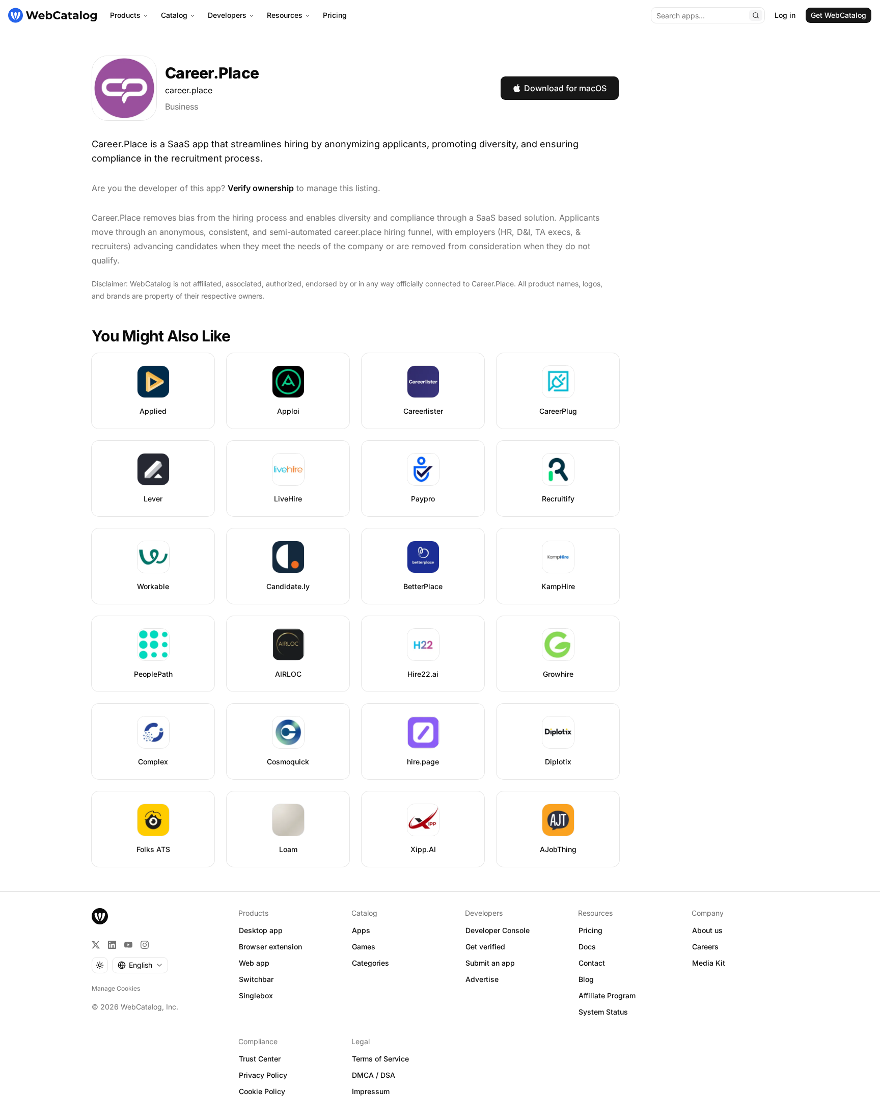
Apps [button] (361, 930)
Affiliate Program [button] (607, 995)
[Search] (756, 15)
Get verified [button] (485, 946)
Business (181, 106)
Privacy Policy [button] (263, 1075)
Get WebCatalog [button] (838, 15)
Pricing (335, 15)
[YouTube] (128, 945)
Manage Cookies (116, 988)
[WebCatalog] (100, 916)
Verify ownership (261, 188)
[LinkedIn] (112, 945)
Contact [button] (592, 963)
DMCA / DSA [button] (373, 1075)
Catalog (174, 15)
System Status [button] (603, 1011)
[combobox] (140, 965)
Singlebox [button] (256, 995)
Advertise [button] (482, 979)
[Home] (52, 15)
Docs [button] (587, 946)
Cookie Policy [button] (262, 1091)
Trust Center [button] (260, 1058)
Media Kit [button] (708, 963)
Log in (785, 15)
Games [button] (363, 946)
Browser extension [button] (270, 946)
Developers (227, 15)
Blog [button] (586, 979)
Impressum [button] (371, 1091)
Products (125, 15)
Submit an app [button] (490, 963)
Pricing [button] (590, 930)
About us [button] (707, 930)
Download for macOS (565, 88)
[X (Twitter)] (96, 945)
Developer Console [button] (497, 930)
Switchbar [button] (256, 979)
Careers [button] (705, 946)
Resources (284, 15)
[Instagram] (145, 945)
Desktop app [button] (261, 930)
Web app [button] (254, 963)
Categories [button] (370, 963)
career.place (188, 90)
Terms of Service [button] (380, 1058)
